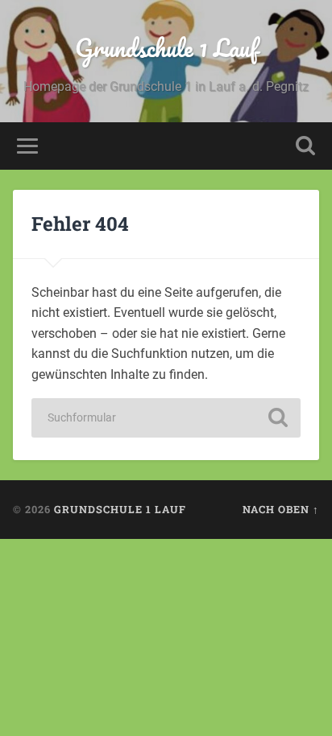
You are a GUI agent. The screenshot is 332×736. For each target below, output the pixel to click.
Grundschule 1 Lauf (166, 48)
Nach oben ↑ (281, 509)
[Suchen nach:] (166, 418)
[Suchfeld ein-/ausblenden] (305, 146)
